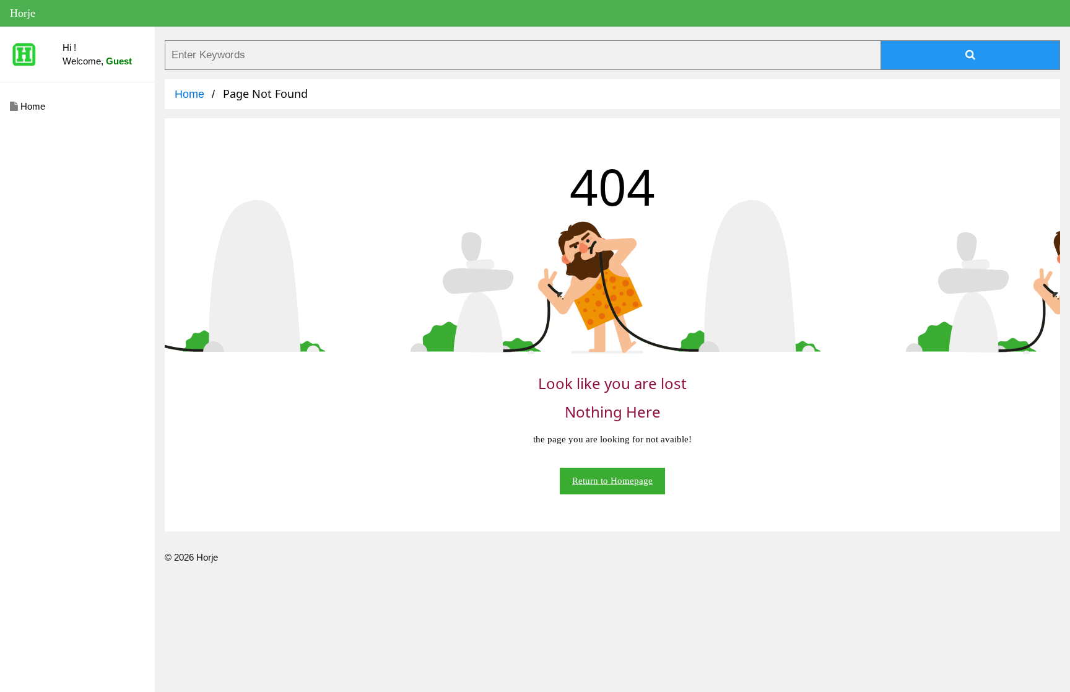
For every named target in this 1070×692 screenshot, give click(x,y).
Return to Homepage (612, 481)
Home (31, 106)
